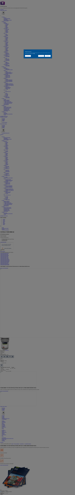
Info (34, 53)
